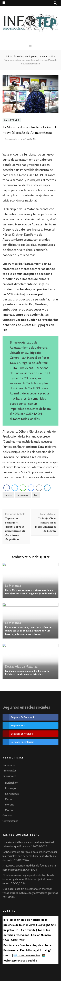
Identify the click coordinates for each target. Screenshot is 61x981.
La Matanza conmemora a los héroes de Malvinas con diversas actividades (27, 672)
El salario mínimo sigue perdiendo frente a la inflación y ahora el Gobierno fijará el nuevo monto (28, 879)
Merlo (8, 799)
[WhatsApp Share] (23, 488)
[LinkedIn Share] (47, 488)
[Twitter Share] (15, 488)
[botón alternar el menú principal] (30, 46)
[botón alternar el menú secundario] (4, 2)
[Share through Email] (39, 488)
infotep (8, 495)
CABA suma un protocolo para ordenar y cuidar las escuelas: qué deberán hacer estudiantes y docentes (30, 856)
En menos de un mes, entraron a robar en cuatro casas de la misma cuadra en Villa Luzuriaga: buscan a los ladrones (28, 631)
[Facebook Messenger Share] (31, 488)
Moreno (9, 804)
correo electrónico (28, 955)
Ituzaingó (10, 788)
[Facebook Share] (6, 488)
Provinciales (9, 770)
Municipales (9, 776)
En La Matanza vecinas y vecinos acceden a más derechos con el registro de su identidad (30, 591)
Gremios (7, 815)
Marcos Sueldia (27, 960)
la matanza (23, 495)
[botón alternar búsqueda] (55, 3)
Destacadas (13, 666)
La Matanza (11, 120)
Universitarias (10, 821)
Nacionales (9, 765)
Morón (9, 810)
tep (35, 495)
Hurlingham (11, 782)
